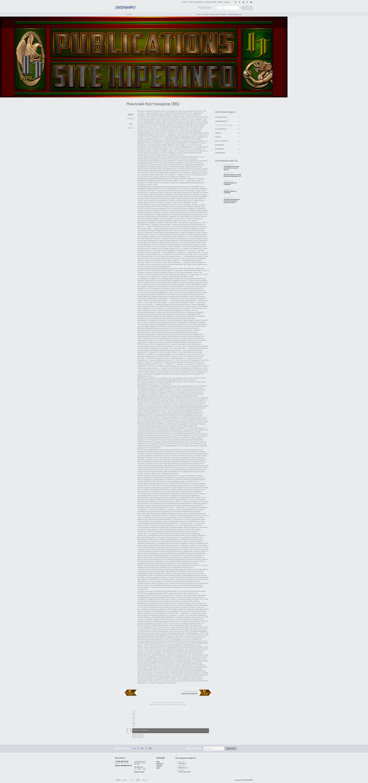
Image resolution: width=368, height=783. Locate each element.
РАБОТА (218, 137)
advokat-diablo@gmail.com (123, 765)
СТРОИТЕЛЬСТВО (221, 117)
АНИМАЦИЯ (219, 149)
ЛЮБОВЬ (159, 766)
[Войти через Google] (133, 723)
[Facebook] (138, 748)
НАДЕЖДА (159, 764)
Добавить (248, 8)
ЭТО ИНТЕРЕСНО (221, 129)
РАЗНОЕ (218, 133)
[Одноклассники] (146, 748)
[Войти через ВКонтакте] (133, 714)
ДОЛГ (158, 768)
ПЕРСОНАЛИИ (220, 153)
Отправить (137, 736)
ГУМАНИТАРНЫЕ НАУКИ (223, 125)
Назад (130, 14)
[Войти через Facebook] (133, 717)
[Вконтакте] (134, 748)
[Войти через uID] (133, 711)
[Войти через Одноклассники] (133, 726)
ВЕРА (158, 762)
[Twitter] (142, 748)
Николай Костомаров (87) (189, 693)
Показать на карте (139, 771)
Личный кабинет (206, 7)
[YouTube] (150, 748)
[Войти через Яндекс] (133, 720)
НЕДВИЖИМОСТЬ (221, 121)
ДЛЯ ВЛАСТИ (219, 145)
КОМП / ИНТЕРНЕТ (222, 141)
